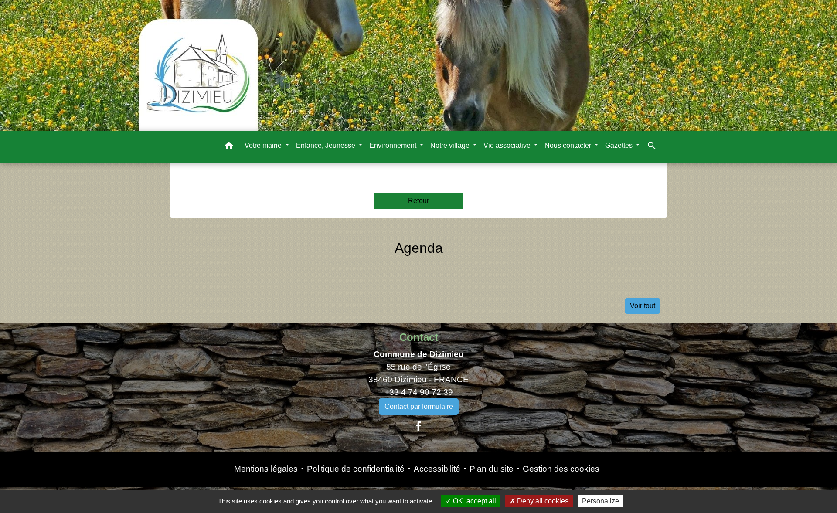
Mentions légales (266, 468)
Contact (418, 337)
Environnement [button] (393, 145)
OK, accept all (473, 501)
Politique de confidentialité (356, 468)
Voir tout (642, 305)
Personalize (600, 501)
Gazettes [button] (619, 145)
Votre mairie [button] (264, 145)
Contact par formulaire (418, 406)
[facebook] (418, 426)
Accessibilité (437, 468)
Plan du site (492, 468)
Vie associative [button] (507, 145)
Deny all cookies (541, 501)
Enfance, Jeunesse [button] (326, 145)
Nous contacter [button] (568, 145)
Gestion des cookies (561, 468)
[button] (229, 147)
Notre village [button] (450, 145)
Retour (418, 200)
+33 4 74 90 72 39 (418, 392)
